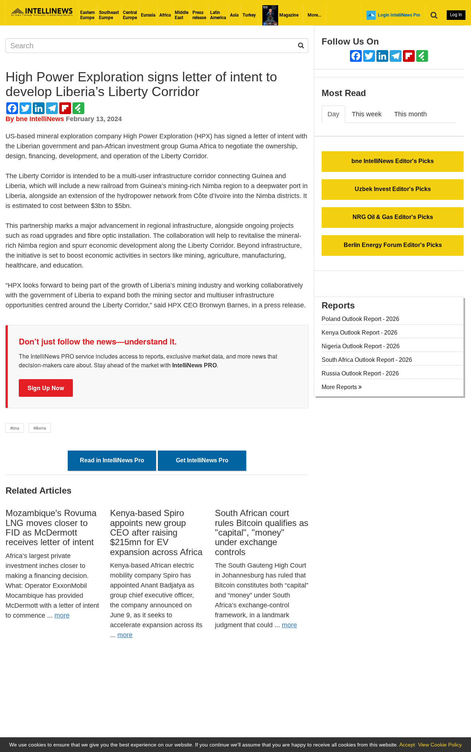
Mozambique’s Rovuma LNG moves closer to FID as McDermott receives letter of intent (51, 527)
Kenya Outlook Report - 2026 (359, 332)
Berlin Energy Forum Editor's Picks (393, 245)
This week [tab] (367, 114)
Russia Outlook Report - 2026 (360, 373)
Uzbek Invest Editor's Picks (393, 189)
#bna (14, 428)
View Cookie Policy (440, 745)
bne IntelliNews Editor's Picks (392, 161)
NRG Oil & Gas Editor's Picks (393, 217)
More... (314, 15)
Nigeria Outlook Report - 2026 (361, 346)
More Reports (340, 387)
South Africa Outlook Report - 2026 (367, 360)
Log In (456, 14)
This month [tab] (410, 114)
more (62, 615)
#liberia (39, 428)
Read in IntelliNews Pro (112, 460)
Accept (407, 745)
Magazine (288, 15)
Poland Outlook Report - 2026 (360, 319)
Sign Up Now (46, 388)
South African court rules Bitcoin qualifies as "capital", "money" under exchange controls (261, 532)
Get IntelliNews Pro (202, 460)
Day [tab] (333, 114)
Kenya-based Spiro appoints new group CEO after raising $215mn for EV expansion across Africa (156, 532)
